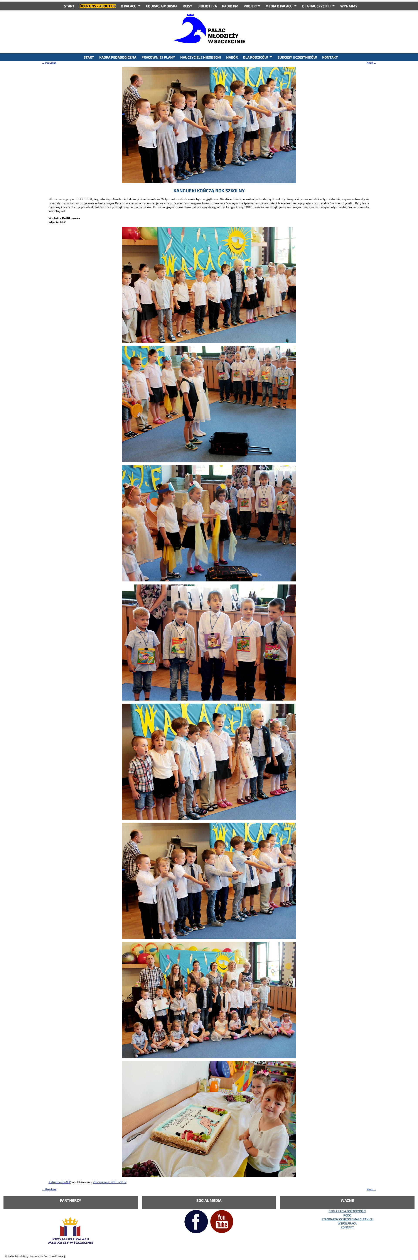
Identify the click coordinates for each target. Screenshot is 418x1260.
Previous (49, 62)
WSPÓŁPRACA (347, 1223)
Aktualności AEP (60, 1182)
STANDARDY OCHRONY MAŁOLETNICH (347, 1219)
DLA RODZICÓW (255, 57)
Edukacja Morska (161, 6)
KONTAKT (330, 57)
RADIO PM (230, 6)
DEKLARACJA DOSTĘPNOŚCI (347, 1211)
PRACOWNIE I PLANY (158, 57)
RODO (347, 1215)
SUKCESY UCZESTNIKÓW (297, 57)
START (69, 6)
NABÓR (232, 57)
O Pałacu (129, 6)
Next (371, 62)
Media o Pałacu (279, 6)
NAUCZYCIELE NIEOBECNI (200, 57)
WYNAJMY (348, 6)
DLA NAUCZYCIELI (316, 6)
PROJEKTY (252, 6)
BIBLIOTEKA (207, 6)
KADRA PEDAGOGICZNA (117, 57)
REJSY (187, 6)
